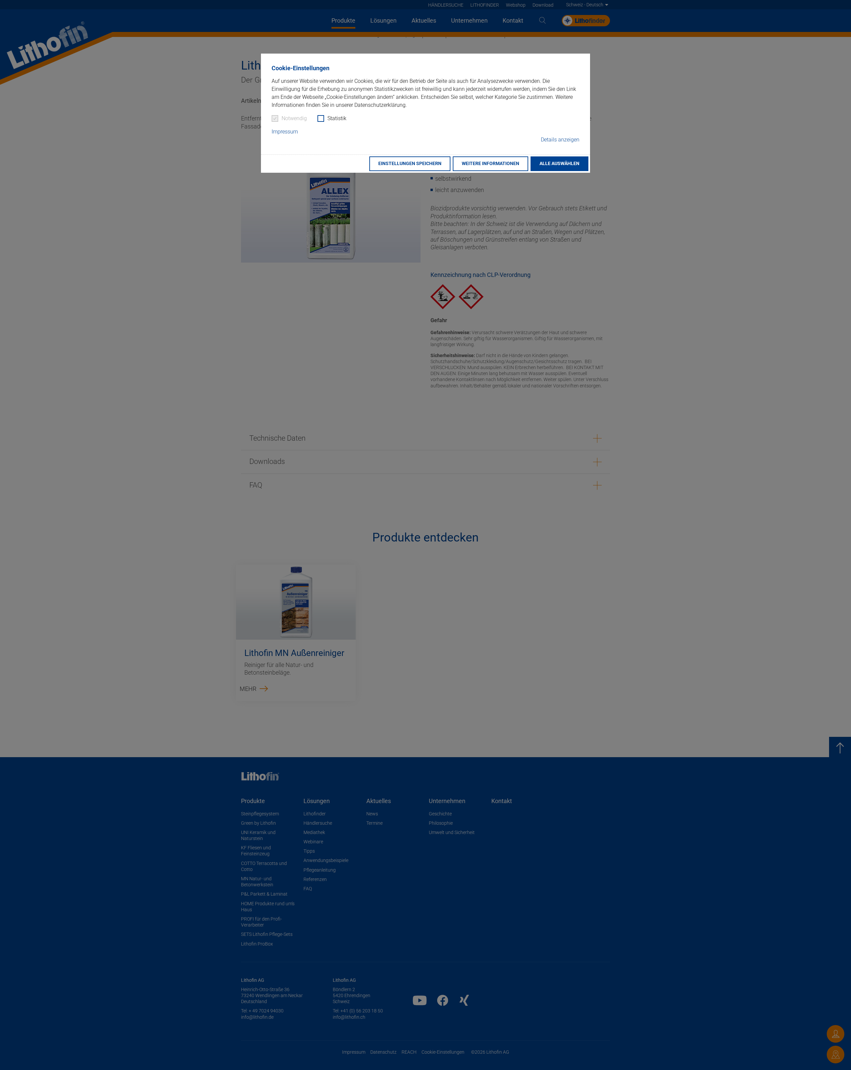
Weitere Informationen (490, 163)
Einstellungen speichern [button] (409, 163)
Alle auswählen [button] (559, 163)
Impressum (285, 131)
